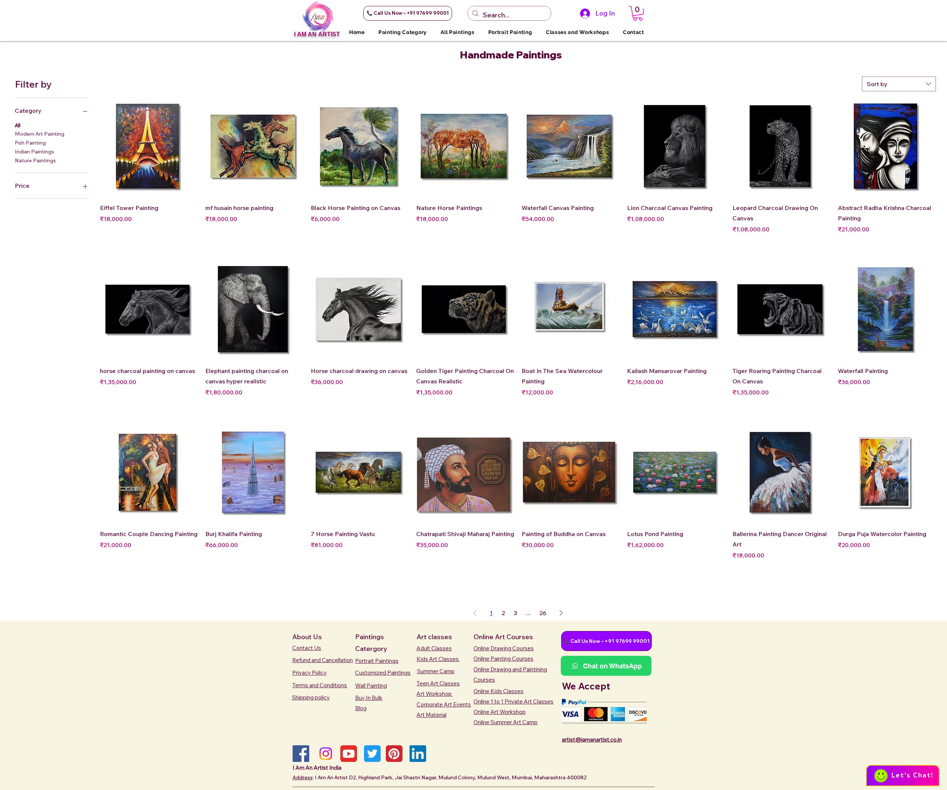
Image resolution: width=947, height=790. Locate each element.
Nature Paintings (35, 160)
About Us (307, 637)
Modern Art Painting (39, 133)
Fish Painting (30, 142)
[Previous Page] (475, 613)
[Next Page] (561, 613)
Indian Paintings (34, 151)
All (17, 125)
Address (303, 777)
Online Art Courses (503, 637)
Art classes (434, 637)
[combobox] (899, 84)
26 (542, 613)
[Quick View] (149, 148)
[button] (407, 13)
